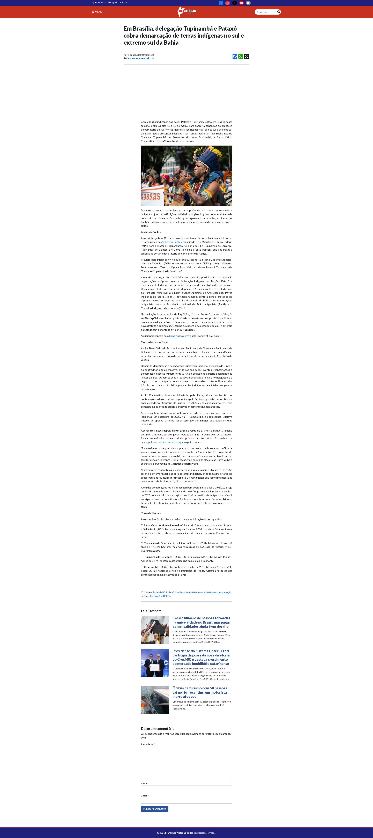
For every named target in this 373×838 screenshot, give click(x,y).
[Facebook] (221, 3)
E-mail (145, 795)
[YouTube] (241, 3)
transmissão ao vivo (180, 335)
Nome (144, 783)
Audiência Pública (171, 241)
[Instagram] (227, 3)
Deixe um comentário (138, 58)
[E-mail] (248, 3)
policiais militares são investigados (167, 442)
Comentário (148, 744)
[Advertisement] (186, 92)
